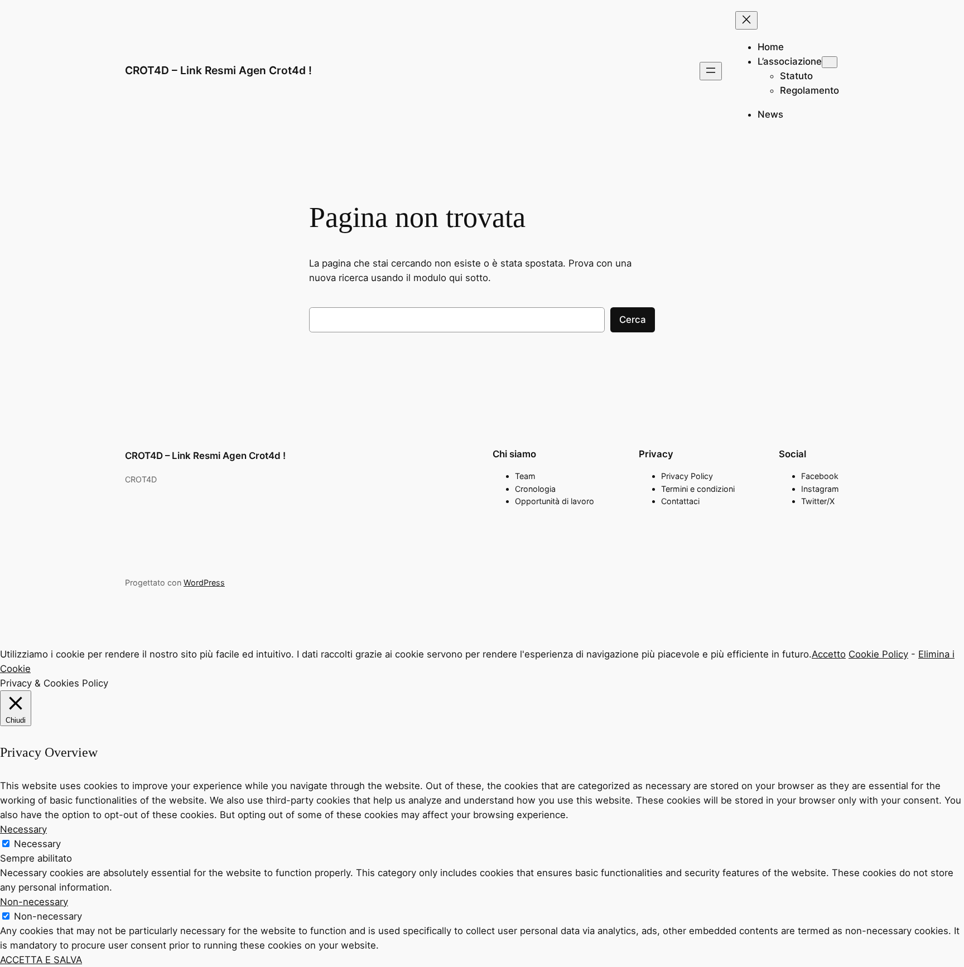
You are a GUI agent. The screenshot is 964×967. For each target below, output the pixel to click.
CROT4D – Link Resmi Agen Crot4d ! (218, 70)
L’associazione (790, 61)
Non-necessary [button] (34, 901)
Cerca (632, 319)
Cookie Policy (878, 654)
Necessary (37, 843)
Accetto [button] (829, 654)
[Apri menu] (711, 71)
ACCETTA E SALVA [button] (41, 959)
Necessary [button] (23, 829)
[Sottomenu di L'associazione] (829, 62)
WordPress (204, 582)
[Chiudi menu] (746, 20)
